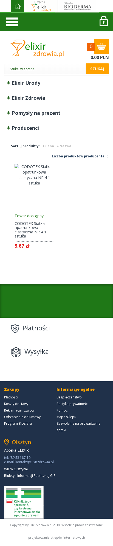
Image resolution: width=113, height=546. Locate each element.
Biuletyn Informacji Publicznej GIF (29, 475)
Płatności (11, 397)
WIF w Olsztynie (16, 469)
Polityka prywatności (72, 403)
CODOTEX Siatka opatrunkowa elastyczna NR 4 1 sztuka (30, 230)
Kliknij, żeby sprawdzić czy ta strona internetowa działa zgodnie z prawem (24, 502)
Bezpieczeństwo (69, 397)
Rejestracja (103, 22)
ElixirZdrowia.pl (37, 48)
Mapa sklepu (66, 417)
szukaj (97, 68)
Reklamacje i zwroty (19, 410)
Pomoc (61, 410)
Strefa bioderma (78, 6)
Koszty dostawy (16, 403)
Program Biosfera (18, 423)
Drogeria (39, 2)
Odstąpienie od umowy (22, 417)
